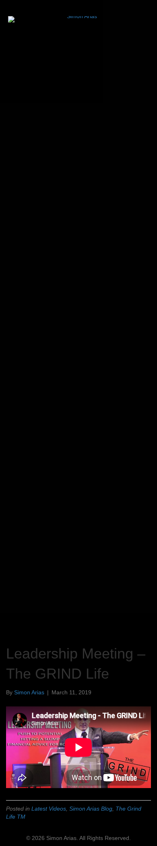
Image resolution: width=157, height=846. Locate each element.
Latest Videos (48, 808)
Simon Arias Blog (90, 808)
